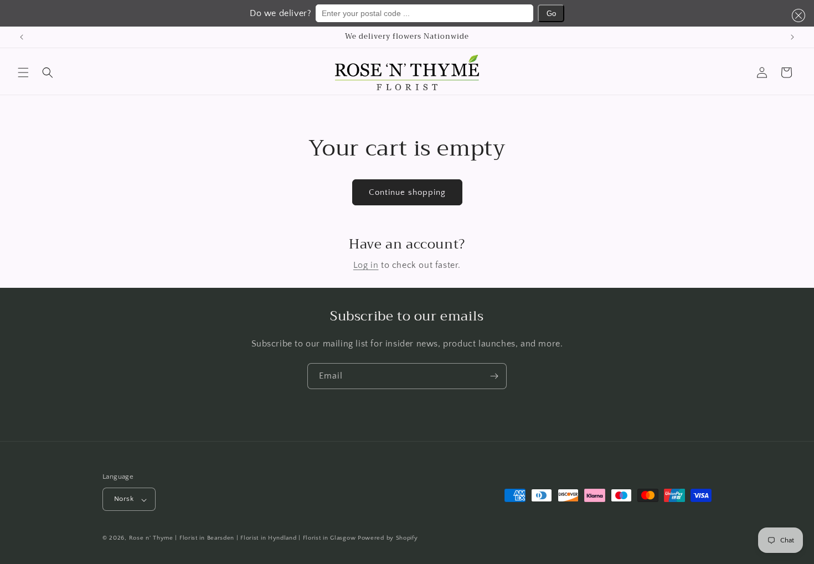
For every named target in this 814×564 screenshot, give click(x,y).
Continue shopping (407, 192)
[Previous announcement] (21, 37)
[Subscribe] (494, 376)
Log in (366, 265)
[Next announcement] (792, 37)
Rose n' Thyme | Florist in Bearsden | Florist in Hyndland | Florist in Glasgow (242, 538)
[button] (796, 15)
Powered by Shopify (388, 538)
